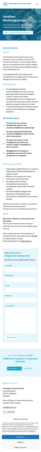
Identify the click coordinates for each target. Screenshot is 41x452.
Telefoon (8, 296)
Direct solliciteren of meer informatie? (16, 32)
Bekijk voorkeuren (20, 447)
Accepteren (20, 437)
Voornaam (8, 265)
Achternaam (9, 275)
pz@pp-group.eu (26, 241)
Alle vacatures (13, 368)
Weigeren (20, 442)
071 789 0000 (32, 236)
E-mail (7, 286)
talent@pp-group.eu (9, 407)
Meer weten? (28, 368)
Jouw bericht (9, 306)
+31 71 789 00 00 (9, 412)
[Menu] (37, 4)
